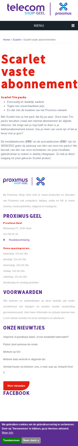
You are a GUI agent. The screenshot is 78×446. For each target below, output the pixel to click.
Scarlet (17, 39)
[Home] (39, 15)
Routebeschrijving (19, 240)
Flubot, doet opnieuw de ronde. (20, 344)
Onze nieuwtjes (24, 327)
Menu (39, 25)
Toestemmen (11, 440)
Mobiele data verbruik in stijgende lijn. (24, 359)
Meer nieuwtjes (16, 385)
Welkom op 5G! (11, 351)
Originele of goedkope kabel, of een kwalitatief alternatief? (36, 337)
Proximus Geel (22, 216)
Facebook (16, 393)
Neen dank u (31, 440)
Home (6, 39)
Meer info (7, 432)
